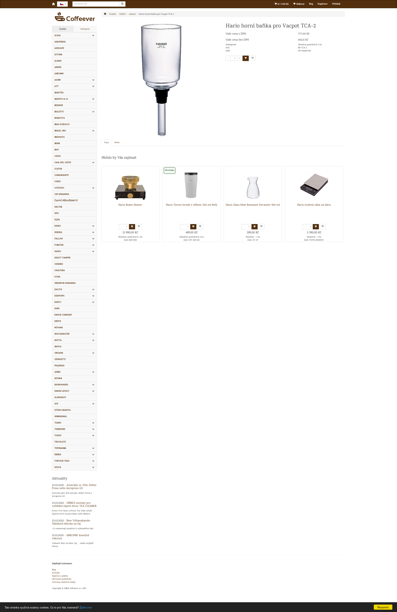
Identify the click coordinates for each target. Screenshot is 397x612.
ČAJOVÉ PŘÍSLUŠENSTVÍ (66, 200)
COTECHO (59, 188)
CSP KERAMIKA (61, 194)
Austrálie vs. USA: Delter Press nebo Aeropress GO (74, 486)
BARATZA (59, 92)
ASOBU (57, 80)
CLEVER (58, 168)
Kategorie (85, 29)
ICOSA (57, 276)
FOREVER (58, 245)
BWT (56, 149)
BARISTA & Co (61, 99)
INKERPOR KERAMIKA (65, 283)
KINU (56, 308)
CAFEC (57, 156)
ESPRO (57, 226)
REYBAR (58, 378)
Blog (311, 4)
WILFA (57, 467)
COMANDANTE (61, 175)
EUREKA (58, 232)
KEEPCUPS (59, 295)
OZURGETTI (60, 359)
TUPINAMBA (60, 448)
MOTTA (58, 340)
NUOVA (57, 346)
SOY (56, 403)
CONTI (57, 181)
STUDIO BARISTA (62, 410)
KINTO (57, 302)
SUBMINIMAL (60, 416)
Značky (62, 29)
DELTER (58, 207)
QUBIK (57, 372)
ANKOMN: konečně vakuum (70, 537)
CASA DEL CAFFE (62, 162)
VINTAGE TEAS (61, 461)
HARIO (57, 251)
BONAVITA (59, 118)
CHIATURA (59, 270)
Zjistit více (86, 607)
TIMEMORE (59, 429)
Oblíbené (299, 4)
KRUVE (57, 321)
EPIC (56, 213)
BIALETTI (59, 111)
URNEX (57, 454)
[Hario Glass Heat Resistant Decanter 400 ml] (252, 184)
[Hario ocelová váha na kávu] (314, 184)
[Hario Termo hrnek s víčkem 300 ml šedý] (191, 184)
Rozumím (383, 607)
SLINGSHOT (60, 397)
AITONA (58, 54)
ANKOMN (58, 73)
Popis (106, 142)
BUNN (57, 143)
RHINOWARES (61, 384)
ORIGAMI (58, 353)
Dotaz (117, 142)
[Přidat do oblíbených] (252, 58)
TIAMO (57, 422)
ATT (56, 86)
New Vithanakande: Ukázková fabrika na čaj (71, 522)
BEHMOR (58, 105)
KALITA (58, 289)
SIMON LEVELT (61, 391)
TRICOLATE (60, 442)
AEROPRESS (60, 42)
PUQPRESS (59, 365)
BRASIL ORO (60, 130)
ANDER (57, 67)
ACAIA (57, 35)
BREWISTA (59, 137)
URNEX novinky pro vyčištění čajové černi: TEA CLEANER (74, 504)
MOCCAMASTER (61, 334)
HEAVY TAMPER (62, 257)
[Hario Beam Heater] (130, 184)
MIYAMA (58, 327)
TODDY (57, 435)
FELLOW (58, 238)
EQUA (57, 219)
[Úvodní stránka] (105, 14)
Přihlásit (336, 4)
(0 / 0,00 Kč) (283, 4)
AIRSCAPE (59, 48)
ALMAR (57, 61)
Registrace (323, 4)
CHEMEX (58, 264)
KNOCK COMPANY (63, 315)
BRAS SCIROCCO (61, 124)
